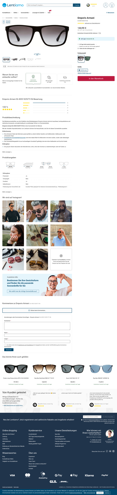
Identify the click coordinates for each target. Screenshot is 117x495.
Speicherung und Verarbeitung (25, 345)
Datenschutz (5, 448)
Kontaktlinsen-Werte (7, 459)
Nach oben (16, 487)
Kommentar (7, 320)
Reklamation (32, 441)
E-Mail (6, 339)
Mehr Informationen (89, 493)
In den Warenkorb (96, 78)
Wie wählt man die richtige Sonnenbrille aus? (23, 291)
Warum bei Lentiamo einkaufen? (37, 464)
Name (6, 332)
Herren (16, 17)
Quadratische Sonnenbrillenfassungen (15, 137)
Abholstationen (6, 441)
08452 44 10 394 (96, 440)
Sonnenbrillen (9, 17)
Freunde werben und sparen (62, 441)
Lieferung (5, 439)
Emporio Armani (24, 17)
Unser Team (32, 461)
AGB (3, 444)
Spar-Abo (57, 434)
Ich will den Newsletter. (108, 417)
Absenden (9, 350)
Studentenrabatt (59, 446)
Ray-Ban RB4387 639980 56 (101, 378)
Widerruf (31, 439)
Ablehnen (107, 493)
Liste (83, 491)
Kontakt (31, 468)
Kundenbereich (33, 434)
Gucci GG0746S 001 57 (72, 378)
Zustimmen (100, 493)
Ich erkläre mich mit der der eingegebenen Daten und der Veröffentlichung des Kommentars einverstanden (35, 345)
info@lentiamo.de (96, 442)
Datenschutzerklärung (75, 493)
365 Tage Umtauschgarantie (36, 436)
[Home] (3, 17)
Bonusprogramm (59, 436)
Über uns (31, 459)
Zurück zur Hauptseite (7, 487)
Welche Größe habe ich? (84, 73)
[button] (6, 59)
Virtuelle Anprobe (8, 21)
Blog (3, 456)
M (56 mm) (84, 70)
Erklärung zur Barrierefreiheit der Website (13, 446)
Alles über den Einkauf (8, 434)
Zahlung (4, 436)
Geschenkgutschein (60, 439)
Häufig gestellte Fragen (35, 444)
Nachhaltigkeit (33, 466)
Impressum (32, 456)
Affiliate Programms (60, 444)
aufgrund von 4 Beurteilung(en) (92, 23)
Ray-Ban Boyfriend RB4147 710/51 (44, 378)
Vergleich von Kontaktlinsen (10, 461)
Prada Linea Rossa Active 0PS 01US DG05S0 (16, 378)
